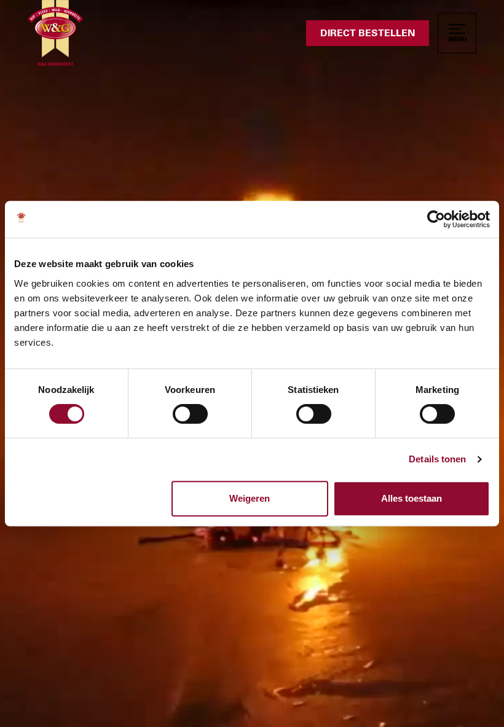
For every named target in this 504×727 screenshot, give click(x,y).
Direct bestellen (367, 33)
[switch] (190, 414)
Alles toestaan (411, 498)
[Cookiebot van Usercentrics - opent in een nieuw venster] (436, 219)
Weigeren (249, 498)
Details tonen (437, 459)
